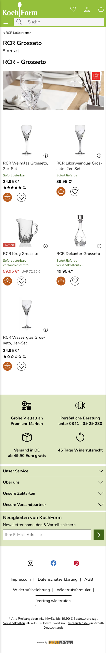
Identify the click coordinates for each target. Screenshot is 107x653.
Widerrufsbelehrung (31, 590)
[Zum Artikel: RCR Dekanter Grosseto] (80, 230)
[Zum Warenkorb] (101, 9)
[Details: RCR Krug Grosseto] (10, 245)
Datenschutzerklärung (57, 579)
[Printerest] (76, 563)
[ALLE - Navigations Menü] (6, 22)
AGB (88, 579)
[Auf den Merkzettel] (21, 197)
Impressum (21, 579)
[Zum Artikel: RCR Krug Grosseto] (27, 230)
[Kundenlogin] (87, 9)
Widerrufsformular (74, 590)
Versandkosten (14, 623)
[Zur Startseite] (20, 9)
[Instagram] (31, 563)
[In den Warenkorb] (7, 197)
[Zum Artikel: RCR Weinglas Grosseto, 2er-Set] (27, 139)
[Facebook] (53, 563)
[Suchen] (20, 22)
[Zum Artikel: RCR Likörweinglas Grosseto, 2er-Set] (80, 139)
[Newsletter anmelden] (99, 535)
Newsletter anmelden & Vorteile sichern (39, 525)
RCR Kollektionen (18, 33)
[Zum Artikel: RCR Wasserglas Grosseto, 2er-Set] (27, 314)
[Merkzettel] (73, 9)
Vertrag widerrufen (54, 601)
